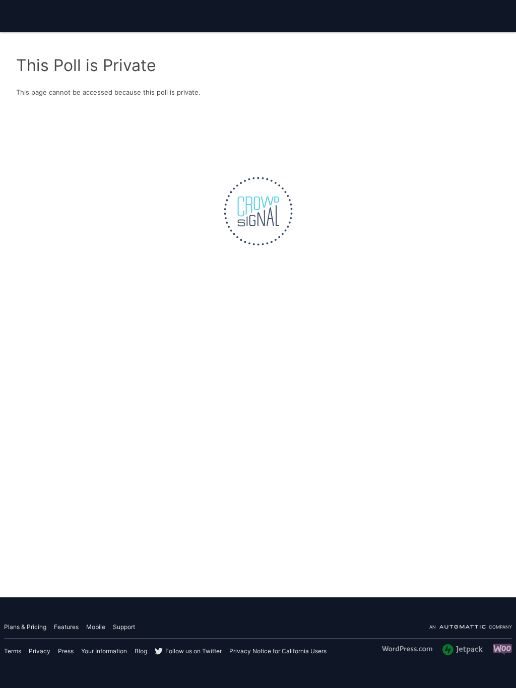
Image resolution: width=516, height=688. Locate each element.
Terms (12, 651)
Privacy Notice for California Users (278, 651)
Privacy (39, 651)
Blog (141, 651)
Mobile (95, 627)
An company (470, 627)
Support (124, 627)
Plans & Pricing (25, 627)
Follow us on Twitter (193, 651)
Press (66, 651)
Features (66, 627)
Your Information (104, 651)
